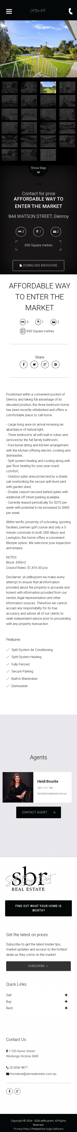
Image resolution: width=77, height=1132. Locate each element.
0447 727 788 (45, 788)
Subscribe (36, 966)
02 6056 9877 (18, 1067)
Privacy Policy (22, 1128)
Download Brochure (39, 265)
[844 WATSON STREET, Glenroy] (38, 48)
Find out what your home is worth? (38, 908)
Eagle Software (54, 1128)
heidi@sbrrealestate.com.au (52, 793)
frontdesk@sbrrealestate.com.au (33, 1074)
